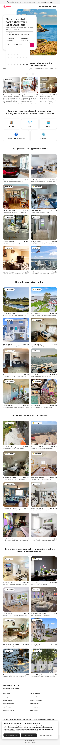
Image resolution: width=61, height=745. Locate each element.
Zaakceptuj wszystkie (12, 735)
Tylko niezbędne (29, 735)
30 (27, 64)
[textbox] (13, 40)
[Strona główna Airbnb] (7, 6)
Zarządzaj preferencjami (46, 735)
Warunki (34, 742)
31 (8, 67)
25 (11, 64)
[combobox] (20, 35)
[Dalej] (33, 74)
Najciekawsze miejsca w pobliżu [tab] (11, 688)
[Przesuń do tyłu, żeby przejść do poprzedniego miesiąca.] (8, 44)
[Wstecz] (27, 74)
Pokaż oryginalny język (47, 2)
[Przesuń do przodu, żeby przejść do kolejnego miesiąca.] (26, 44)
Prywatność (27, 742)
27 (17, 64)
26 (14, 64)
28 (20, 64)
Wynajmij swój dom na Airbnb (47, 7)
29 (24, 64)
